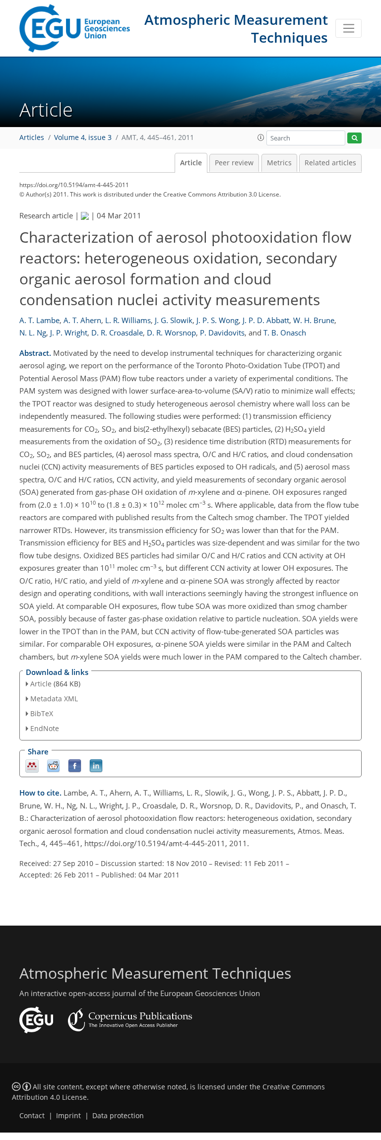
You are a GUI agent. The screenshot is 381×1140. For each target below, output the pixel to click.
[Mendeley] (32, 765)
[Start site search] (354, 138)
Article (191, 162)
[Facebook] (74, 765)
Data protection (118, 1115)
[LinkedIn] (96, 765)
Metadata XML (54, 698)
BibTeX (41, 713)
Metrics (279, 162)
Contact (32, 1115)
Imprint (68, 1115)
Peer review (234, 162)
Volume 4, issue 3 (83, 137)
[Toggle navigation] (348, 28)
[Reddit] (53, 765)
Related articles (330, 162)
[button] (260, 137)
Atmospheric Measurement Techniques (236, 28)
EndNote (44, 728)
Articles (31, 137)
